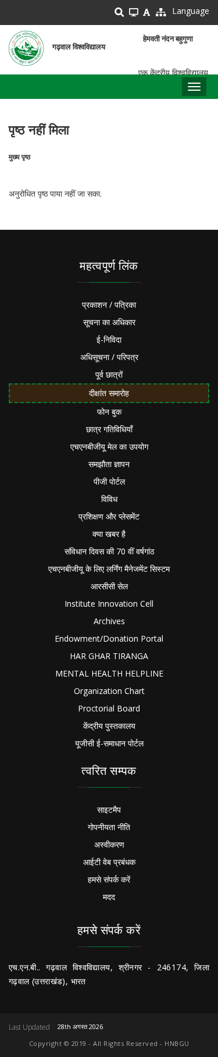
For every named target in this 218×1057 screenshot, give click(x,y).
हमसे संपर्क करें (109, 879)
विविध (109, 498)
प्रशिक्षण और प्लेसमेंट (109, 516)
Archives (109, 621)
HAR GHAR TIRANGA (109, 655)
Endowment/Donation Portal (109, 638)
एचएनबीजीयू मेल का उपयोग (109, 446)
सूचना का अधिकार (109, 322)
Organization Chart (109, 690)
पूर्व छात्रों (109, 374)
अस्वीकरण (109, 844)
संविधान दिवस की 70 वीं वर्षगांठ (109, 551)
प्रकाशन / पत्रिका (109, 304)
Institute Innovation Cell (109, 603)
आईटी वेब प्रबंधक (109, 861)
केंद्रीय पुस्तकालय (109, 725)
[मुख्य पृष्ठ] (26, 48)
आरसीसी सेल (109, 586)
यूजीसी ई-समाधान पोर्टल (109, 743)
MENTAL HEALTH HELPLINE (109, 673)
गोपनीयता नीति (109, 826)
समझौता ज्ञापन (109, 463)
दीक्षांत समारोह (109, 392)
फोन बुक (109, 411)
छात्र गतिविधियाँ (109, 429)
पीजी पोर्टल (109, 481)
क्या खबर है (109, 533)
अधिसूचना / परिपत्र (109, 356)
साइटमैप (109, 809)
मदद (109, 896)
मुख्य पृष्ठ (19, 157)
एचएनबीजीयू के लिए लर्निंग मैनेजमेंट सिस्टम (109, 568)
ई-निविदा (109, 339)
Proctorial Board (109, 708)
